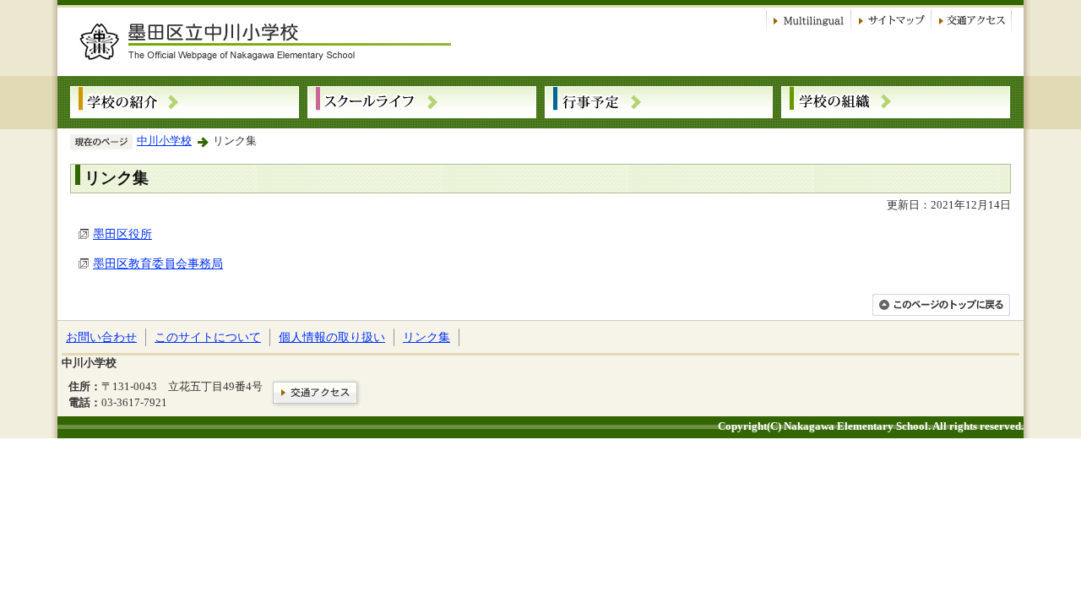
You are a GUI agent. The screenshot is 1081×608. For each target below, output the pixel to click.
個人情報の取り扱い (332, 337)
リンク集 (426, 337)
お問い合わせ (101, 337)
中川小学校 (164, 141)
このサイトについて (208, 337)
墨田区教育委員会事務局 (158, 263)
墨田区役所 (122, 234)
